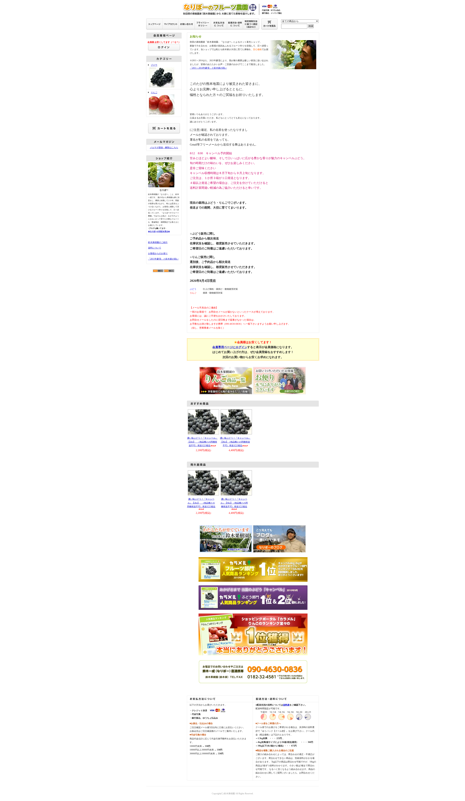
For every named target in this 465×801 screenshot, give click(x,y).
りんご (154, 92)
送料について (154, 248)
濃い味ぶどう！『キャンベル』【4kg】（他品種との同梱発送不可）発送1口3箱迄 (235, 442)
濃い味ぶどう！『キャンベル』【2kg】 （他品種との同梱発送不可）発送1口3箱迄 (202, 442)
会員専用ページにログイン (229, 347)
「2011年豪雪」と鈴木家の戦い (163, 259)
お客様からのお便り (158, 253)
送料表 (286, 705)
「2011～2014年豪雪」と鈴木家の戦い (208, 68)
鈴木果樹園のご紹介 (158, 242)
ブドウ (154, 65)
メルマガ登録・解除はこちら (164, 147)
